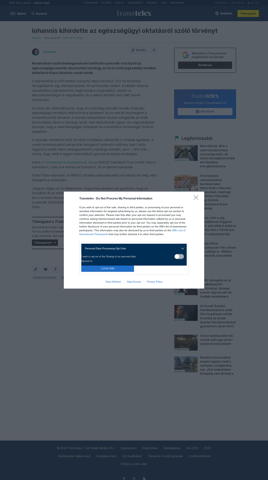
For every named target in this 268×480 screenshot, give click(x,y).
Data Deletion (113, 281)
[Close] (197, 198)
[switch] (179, 256)
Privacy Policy (155, 281)
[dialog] (134, 240)
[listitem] (132, 248)
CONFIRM (107, 268)
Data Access (134, 281)
